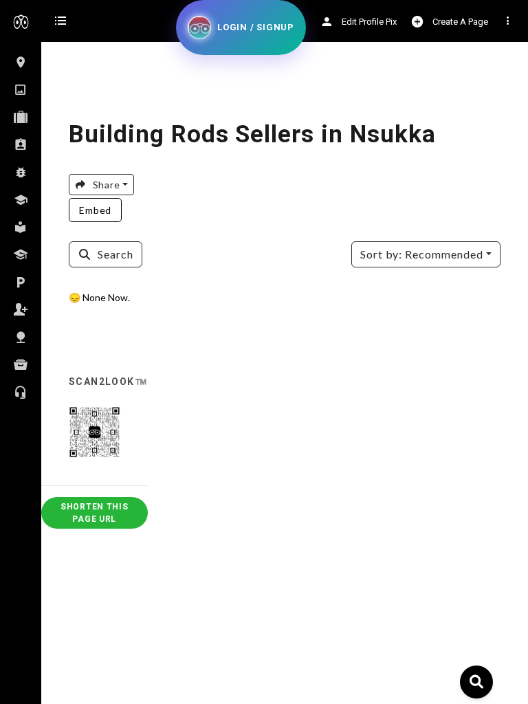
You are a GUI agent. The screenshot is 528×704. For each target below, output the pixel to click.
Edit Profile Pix (368, 21)
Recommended (421, 254)
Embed (95, 210)
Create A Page (459, 21)
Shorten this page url (94, 513)
